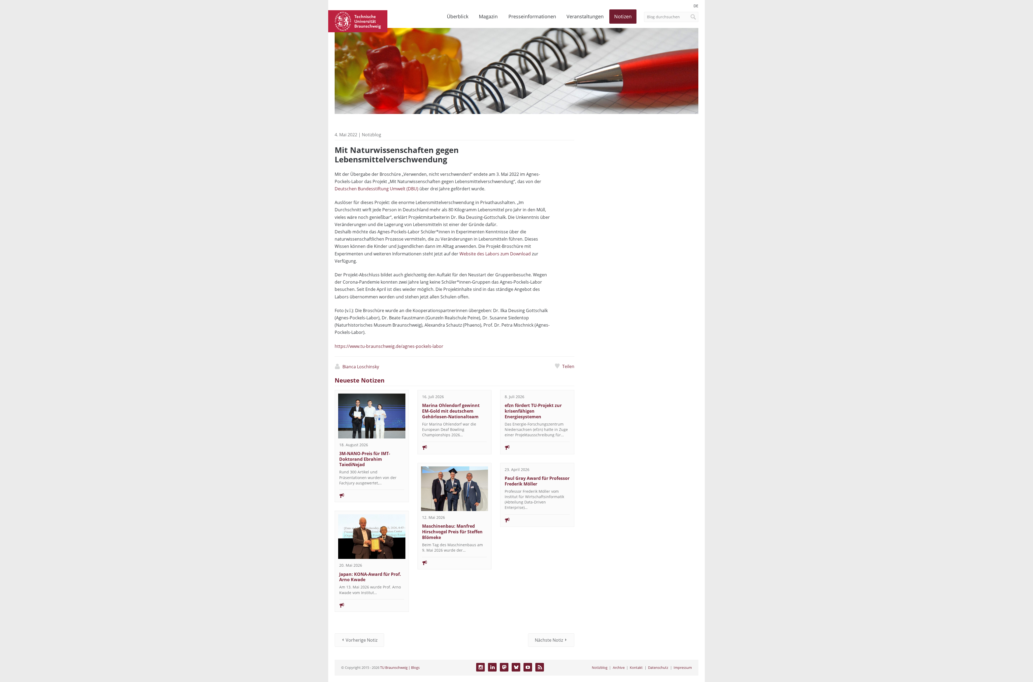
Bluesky (516, 667)
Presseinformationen (532, 16)
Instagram (480, 667)
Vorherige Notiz (361, 640)
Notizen (623, 16)
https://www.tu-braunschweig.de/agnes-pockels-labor (389, 346)
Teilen (568, 366)
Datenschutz (658, 667)
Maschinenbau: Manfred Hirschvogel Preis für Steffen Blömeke (452, 531)
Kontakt (636, 667)
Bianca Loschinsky (360, 367)
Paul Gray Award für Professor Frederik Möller (537, 481)
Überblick (457, 16)
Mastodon (504, 667)
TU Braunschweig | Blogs (400, 667)
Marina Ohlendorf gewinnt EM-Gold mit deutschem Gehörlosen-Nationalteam (451, 411)
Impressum (683, 667)
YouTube (527, 667)
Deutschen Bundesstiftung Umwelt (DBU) (376, 189)
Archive (619, 667)
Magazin (488, 16)
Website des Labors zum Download (495, 254)
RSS (539, 667)
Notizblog (599, 667)
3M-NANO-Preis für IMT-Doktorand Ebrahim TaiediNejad (364, 459)
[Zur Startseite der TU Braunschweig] (357, 21)
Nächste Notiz (549, 640)
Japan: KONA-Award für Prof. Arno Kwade (370, 577)
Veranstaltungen (585, 16)
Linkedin (492, 667)
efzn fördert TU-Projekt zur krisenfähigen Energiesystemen (533, 411)
